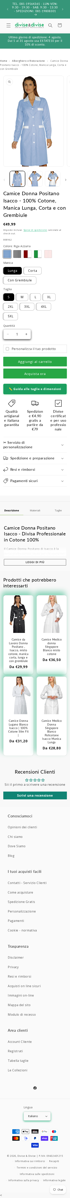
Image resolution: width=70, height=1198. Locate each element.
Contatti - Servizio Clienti (27, 883)
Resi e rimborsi (19, 976)
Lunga (13, 271)
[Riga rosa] (48, 254)
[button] (8, 25)
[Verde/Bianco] (38, 254)
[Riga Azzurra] (7, 254)
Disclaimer (16, 958)
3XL (27, 307)
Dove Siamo (17, 846)
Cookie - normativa (22, 930)
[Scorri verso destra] (65, 179)
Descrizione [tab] (11, 510)
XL (49, 297)
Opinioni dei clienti (22, 827)
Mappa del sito (19, 1005)
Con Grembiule (20, 280)
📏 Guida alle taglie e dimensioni (35, 389)
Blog (11, 856)
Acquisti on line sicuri (24, 986)
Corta (32, 271)
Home (3, 61)
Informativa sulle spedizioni (37, 1174)
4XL (43, 307)
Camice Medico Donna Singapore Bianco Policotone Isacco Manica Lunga (52, 731)
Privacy (13, 967)
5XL (10, 316)
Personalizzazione (22, 911)
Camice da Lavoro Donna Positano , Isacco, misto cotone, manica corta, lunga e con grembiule (18, 650)
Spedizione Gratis (21, 902)
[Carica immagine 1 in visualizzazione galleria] (17, 179)
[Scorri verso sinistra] (4, 179)
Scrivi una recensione (35, 795)
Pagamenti (16, 921)
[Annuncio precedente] (7, 9)
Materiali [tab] (35, 510)
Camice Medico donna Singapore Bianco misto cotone (52, 646)
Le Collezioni (17, 1070)
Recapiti (54, 1161)
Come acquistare (20, 892)
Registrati (15, 1051)
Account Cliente (20, 1042)
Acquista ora (35, 373)
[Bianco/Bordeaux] (28, 254)
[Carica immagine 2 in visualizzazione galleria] (35, 179)
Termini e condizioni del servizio (37, 1167)
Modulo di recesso (22, 1015)
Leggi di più (35, 562)
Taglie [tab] (58, 510)
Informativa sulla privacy (23, 1180)
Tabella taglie (18, 1061)
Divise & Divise (27, 1156)
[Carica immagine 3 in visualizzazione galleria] (52, 179)
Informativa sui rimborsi (30, 1161)
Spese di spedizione (35, 229)
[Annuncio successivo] (62, 9)
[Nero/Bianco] (17, 254)
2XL (10, 307)
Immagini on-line (21, 995)
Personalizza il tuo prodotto (34, 349)
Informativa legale (54, 1180)
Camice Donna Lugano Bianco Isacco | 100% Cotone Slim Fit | (18, 728)
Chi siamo (15, 837)
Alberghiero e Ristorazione (29, 61)
